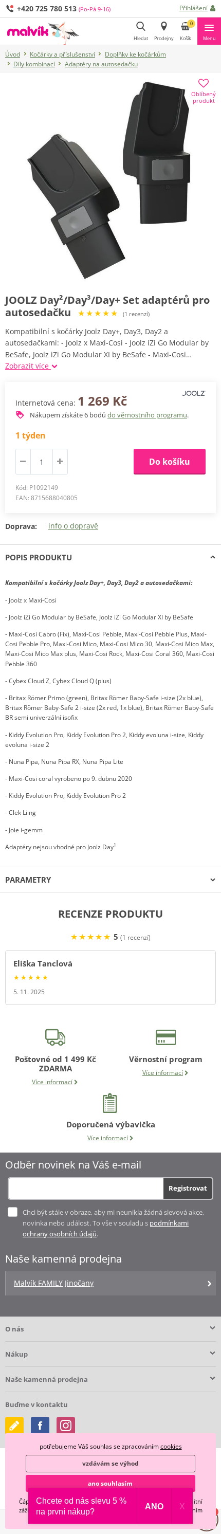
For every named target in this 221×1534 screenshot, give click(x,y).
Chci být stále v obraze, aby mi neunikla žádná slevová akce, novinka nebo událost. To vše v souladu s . (113, 1223)
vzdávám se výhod (110, 1463)
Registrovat (188, 1188)
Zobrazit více (28, 366)
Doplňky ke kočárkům (135, 54)
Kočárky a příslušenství (62, 54)
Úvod (12, 54)
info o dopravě (73, 526)
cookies (171, 1446)
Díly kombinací (34, 64)
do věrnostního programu (147, 414)
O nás (14, 1329)
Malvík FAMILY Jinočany (54, 1283)
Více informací (52, 1082)
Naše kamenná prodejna (46, 1379)
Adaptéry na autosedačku (101, 64)
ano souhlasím (110, 1483)
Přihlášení (193, 8)
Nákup (16, 1354)
